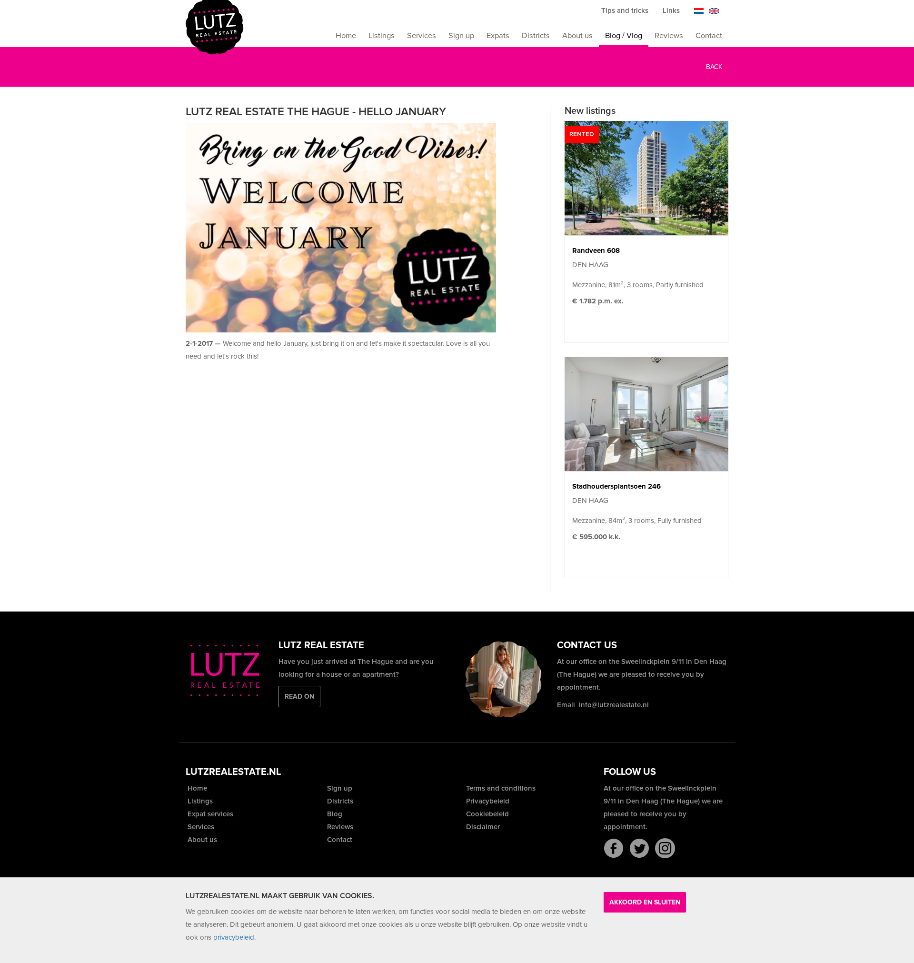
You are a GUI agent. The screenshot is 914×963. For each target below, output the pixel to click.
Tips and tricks (624, 10)
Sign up (461, 35)
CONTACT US (587, 645)
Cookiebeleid (486, 814)
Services (421, 35)
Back (713, 67)
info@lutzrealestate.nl (614, 705)
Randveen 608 (596, 250)
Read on (299, 696)
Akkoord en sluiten (644, 902)
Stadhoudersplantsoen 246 (616, 486)
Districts (536, 35)
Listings (381, 35)
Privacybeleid (486, 801)
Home (346, 35)
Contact (708, 35)
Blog (333, 814)
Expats (498, 35)
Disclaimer (482, 827)
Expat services (209, 814)
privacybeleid (233, 937)
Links (671, 10)
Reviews (669, 35)
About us (577, 35)
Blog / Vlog (623, 35)
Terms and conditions (500, 788)
